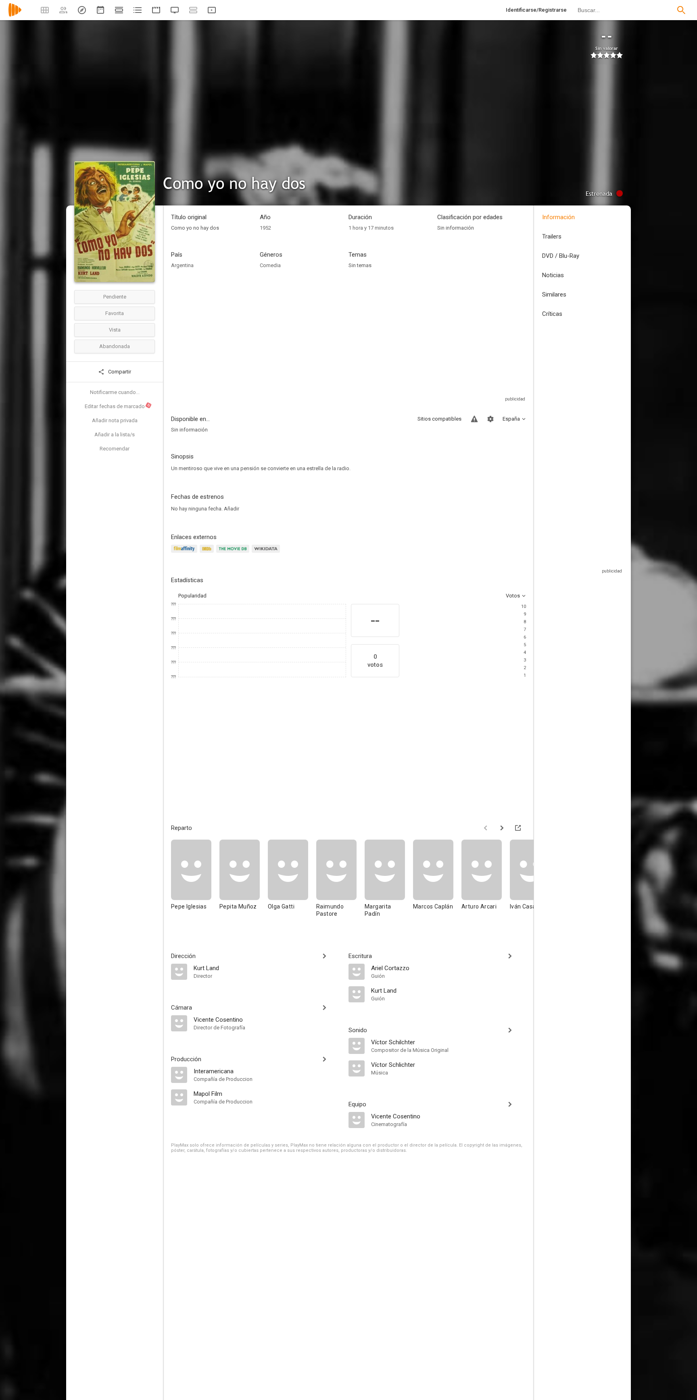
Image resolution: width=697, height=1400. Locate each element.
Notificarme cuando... (115, 392)
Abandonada (114, 346)
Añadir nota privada (115, 420)
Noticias (553, 275)
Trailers (551, 236)
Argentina (182, 265)
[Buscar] (681, 10)
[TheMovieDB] (234, 553)
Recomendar (114, 449)
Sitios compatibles (439, 419)
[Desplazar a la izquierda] (486, 828)
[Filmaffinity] (185, 553)
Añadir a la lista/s (114, 434)
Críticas (552, 313)
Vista (115, 330)
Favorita (114, 313)
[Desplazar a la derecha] (502, 828)
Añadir (231, 509)
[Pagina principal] (15, 15)
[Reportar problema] (474, 419)
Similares (554, 294)
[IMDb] (208, 553)
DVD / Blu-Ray (560, 255)
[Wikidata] (267, 553)
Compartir (119, 372)
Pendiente (114, 297)
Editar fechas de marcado (118, 406)
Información (558, 217)
